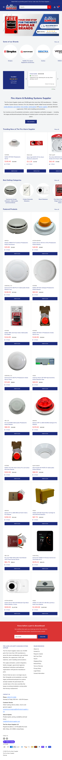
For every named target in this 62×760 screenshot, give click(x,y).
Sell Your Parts (38, 656)
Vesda (34, 375)
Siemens (35, 420)
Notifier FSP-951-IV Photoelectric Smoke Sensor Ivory (43, 333)
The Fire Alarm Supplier (8, 753)
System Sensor (37, 240)
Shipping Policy (38, 661)
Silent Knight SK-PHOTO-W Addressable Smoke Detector (43, 468)
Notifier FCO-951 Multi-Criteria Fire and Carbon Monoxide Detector (17, 468)
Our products (31, 122)
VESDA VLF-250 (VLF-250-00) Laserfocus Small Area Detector (43, 603)
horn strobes (24, 107)
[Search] (49, 7)
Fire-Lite (7, 420)
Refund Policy (37, 663)
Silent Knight (36, 465)
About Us (36, 649)
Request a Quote (38, 654)
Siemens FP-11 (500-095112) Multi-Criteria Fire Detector (16, 513)
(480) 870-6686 (11, 697)
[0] (58, 7)
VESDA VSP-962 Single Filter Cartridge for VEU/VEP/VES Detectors (44, 513)
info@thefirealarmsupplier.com (11, 721)
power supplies (43, 107)
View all (56, 42)
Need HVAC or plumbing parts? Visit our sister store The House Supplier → (31, 1)
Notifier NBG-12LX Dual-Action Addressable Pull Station (16, 333)
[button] (26, 79)
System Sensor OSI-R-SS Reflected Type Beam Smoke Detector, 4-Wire (17, 603)
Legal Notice (37, 671)
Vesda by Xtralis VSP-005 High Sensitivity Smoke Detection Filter (44, 378)
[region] (42, 79)
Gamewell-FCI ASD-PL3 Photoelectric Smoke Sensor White (16, 378)
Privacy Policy (37, 668)
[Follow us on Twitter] (4, 739)
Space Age (29, 155)
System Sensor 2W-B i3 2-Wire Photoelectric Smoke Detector (44, 243)
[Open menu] (4, 7)
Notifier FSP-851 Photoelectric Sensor (12, 157)
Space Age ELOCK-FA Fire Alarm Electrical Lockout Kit (35, 158)
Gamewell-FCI (8, 285)
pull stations (17, 107)
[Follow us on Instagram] (7, 739)
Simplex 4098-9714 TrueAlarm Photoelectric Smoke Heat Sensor (16, 243)
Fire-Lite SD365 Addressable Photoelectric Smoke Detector (16, 423)
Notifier (7, 155)
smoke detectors (8, 107)
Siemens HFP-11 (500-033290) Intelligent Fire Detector (45, 423)
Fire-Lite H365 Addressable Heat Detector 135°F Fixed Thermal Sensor (15, 558)
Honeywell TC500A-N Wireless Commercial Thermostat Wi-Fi (44, 558)
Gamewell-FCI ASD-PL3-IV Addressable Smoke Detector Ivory (17, 288)
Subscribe (42, 636)
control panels (32, 107)
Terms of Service (38, 666)
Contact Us (37, 651)
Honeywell (36, 555)
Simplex (7, 240)
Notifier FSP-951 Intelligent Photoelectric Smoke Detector (43, 288)
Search (35, 659)
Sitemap (5, 755)
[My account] (54, 7)
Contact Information (39, 673)
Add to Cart (14, 171)
